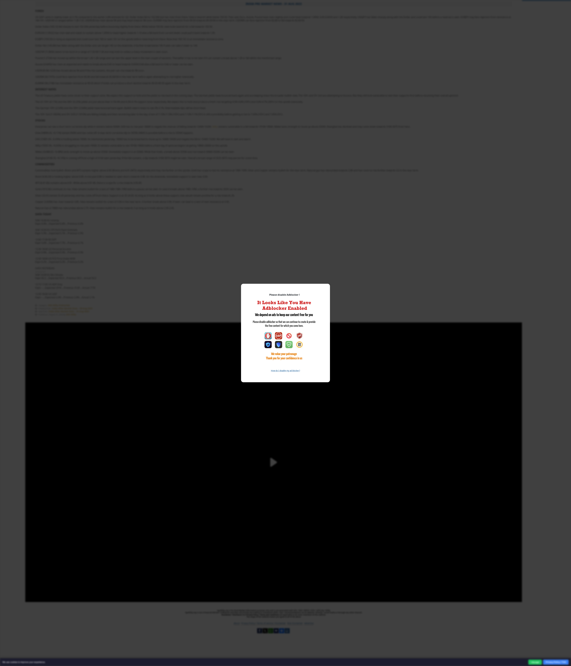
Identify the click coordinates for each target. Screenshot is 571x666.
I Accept (535, 662)
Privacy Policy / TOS (556, 662)
